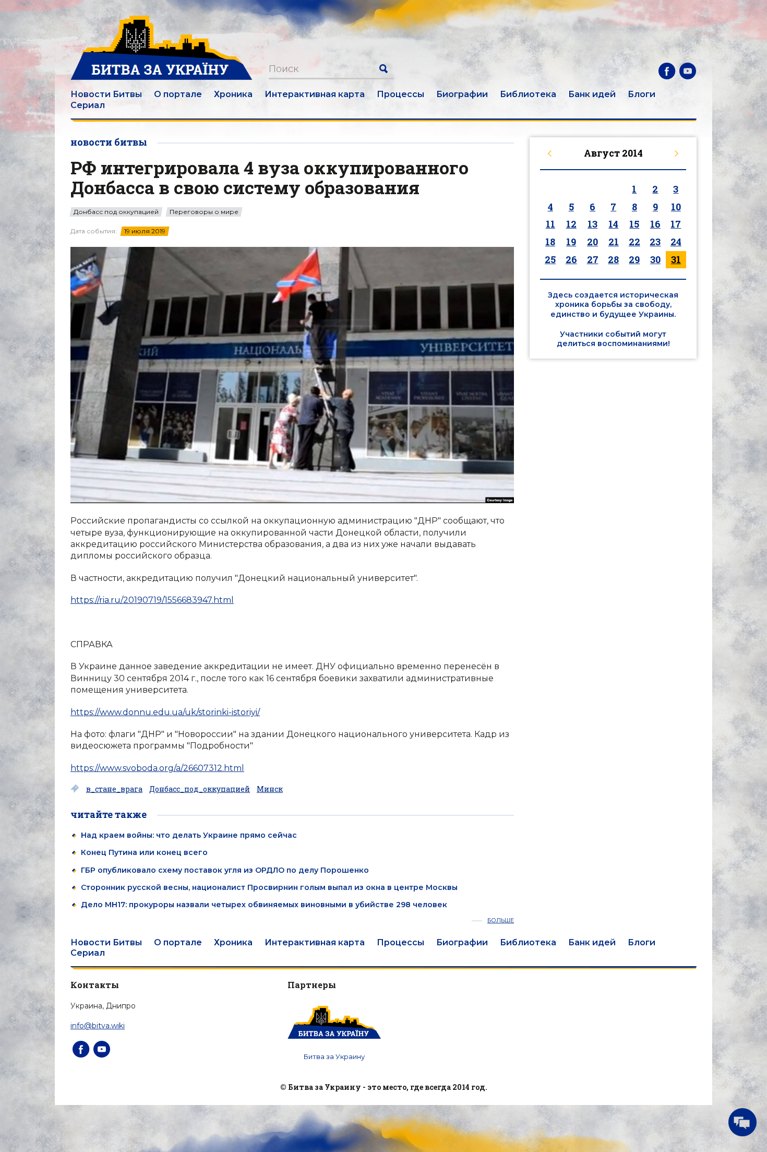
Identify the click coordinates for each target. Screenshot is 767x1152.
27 (592, 259)
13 (592, 224)
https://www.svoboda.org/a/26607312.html (157, 768)
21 (613, 241)
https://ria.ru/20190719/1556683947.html (152, 600)
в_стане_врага (114, 789)
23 (655, 241)
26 (571, 259)
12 (571, 224)
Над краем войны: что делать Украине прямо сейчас (189, 835)
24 (675, 241)
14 (613, 224)
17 (675, 224)
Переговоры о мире (204, 212)
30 (655, 259)
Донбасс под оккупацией (116, 212)
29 (634, 259)
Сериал (87, 105)
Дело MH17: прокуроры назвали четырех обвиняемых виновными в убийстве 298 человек (264, 904)
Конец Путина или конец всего (144, 852)
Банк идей (592, 94)
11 (550, 224)
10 (676, 206)
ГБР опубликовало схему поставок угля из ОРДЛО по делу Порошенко (225, 870)
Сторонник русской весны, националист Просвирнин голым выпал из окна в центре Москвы (269, 887)
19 (571, 241)
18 (550, 241)
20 (592, 241)
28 (613, 259)
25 (550, 259)
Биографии (462, 94)
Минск (270, 789)
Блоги (641, 94)
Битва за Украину (334, 1056)
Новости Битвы (106, 94)
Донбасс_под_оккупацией (199, 789)
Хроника (233, 94)
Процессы (400, 94)
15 (634, 224)
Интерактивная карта (315, 94)
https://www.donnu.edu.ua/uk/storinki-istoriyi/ (165, 712)
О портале (178, 94)
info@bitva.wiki (97, 1025)
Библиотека (528, 94)
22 (634, 241)
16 (655, 224)
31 (676, 259)
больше (500, 920)
